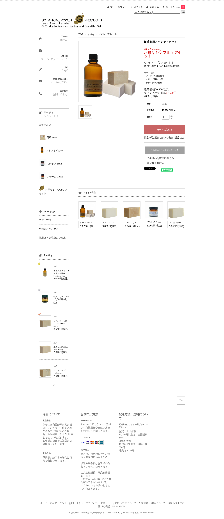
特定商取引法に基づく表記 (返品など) (164, 137)
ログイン (138, 7)
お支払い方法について (124, 503)
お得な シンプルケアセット (102, 34)
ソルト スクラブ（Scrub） (158, 222)
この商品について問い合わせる (164, 150)
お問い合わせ (76, 503)
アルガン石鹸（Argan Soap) (181, 222)
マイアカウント (118, 7)
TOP (80, 34)
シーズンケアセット (89, 222)
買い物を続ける (155, 163)
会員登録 (154, 7)
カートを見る (174, 7)
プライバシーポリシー (98, 503)
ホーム (44, 503)
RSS (114, 506)
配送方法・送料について (152, 503)
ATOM (121, 506)
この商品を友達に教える (160, 158)
